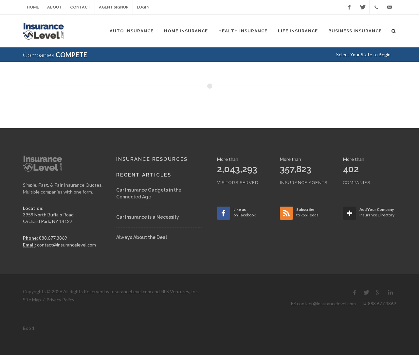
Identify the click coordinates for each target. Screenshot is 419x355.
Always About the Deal (141, 237)
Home (33, 7)
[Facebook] (349, 7)
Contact (80, 7)
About (54, 7)
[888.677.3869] (376, 7)
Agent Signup (114, 7)
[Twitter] (362, 7)
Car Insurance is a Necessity (147, 217)
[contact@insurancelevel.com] (389, 7)
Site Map (32, 299)
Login (143, 7)
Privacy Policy (60, 299)
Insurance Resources (152, 159)
